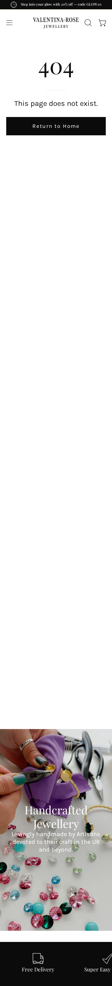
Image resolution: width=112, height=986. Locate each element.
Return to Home (56, 126)
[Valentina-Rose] (56, 22)
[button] (87, 22)
